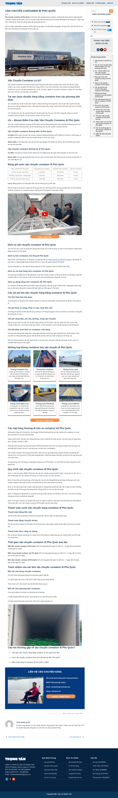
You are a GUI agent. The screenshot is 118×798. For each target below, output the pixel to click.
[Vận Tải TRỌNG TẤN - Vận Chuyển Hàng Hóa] (13, 3)
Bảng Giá (90, 3)
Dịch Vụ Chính (78, 3)
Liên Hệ (110, 3)
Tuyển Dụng (100, 3)
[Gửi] (111, 11)
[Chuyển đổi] (10, 653)
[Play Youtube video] (45, 214)
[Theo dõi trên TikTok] (101, 49)
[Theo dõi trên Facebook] (98, 49)
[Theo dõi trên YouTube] (105, 49)
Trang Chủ (66, 3)
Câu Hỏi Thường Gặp (50, 777)
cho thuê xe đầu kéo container (62, 259)
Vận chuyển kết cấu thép (16, 737)
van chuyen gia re (76, 737)
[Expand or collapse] (111, 57)
